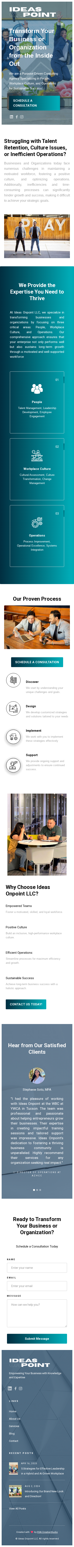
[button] (62, 24)
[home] (32, 12)
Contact (13, 1440)
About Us (14, 1418)
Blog (12, 1433)
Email (11, 1278)
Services (14, 1426)
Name (11, 1259)
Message (14, 1296)
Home (12, 1411)
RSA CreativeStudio (47, 1532)
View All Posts (17, 1508)
